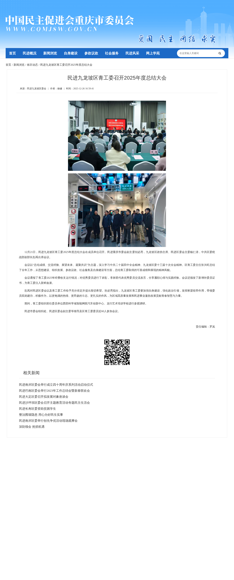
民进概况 (29, 53)
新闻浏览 (50, 53)
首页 (12, 53)
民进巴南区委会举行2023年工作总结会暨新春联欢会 (54, 390)
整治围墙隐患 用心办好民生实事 (41, 414)
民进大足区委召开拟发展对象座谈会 (43, 396)
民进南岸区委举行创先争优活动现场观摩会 (48, 420)
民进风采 (132, 53)
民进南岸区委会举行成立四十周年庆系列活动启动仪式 (56, 384)
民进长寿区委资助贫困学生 (37, 408)
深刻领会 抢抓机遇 (32, 426)
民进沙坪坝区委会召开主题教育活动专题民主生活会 (54, 402)
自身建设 (71, 53)
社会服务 (112, 53)
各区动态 (32, 64)
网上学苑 (153, 53)
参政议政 (91, 53)
